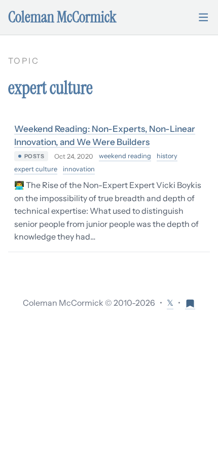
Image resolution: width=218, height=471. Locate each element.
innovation (79, 169)
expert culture (35, 169)
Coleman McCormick (62, 17)
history (167, 156)
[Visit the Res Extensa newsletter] (190, 303)
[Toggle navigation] (203, 17)
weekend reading (125, 156)
